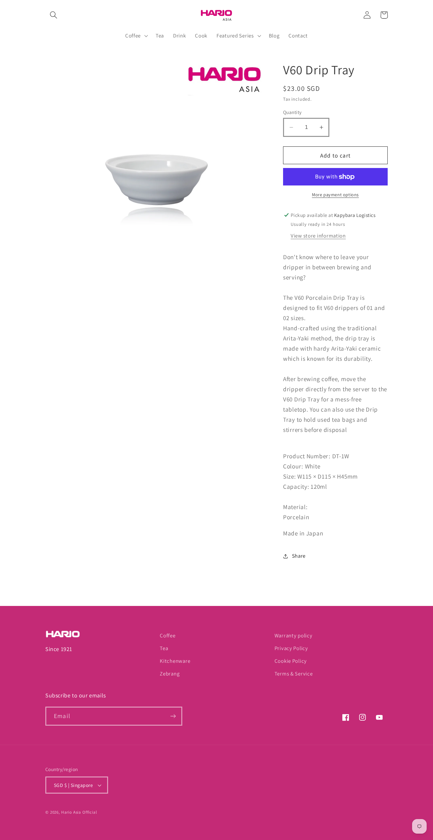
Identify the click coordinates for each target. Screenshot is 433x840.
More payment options (335, 195)
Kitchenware (175, 660)
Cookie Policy (291, 660)
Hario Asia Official (79, 812)
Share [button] (299, 555)
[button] (53, 15)
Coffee (167, 635)
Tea (164, 648)
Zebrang (169, 673)
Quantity (292, 112)
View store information (318, 235)
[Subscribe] (173, 716)
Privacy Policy (291, 648)
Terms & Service (294, 673)
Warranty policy (294, 635)
